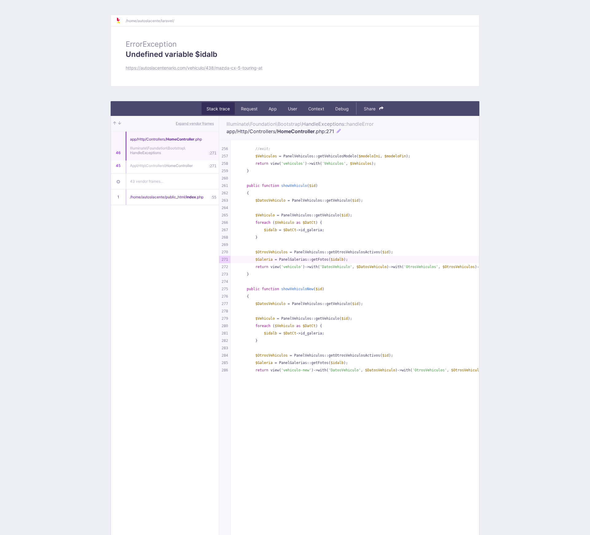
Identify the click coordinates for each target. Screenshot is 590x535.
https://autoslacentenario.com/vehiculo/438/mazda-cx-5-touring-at (194, 67)
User (292, 108)
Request (249, 108)
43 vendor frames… (146, 181)
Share (370, 108)
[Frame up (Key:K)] (114, 123)
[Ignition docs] (121, 21)
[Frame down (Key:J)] (119, 123)
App (273, 108)
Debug (342, 108)
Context (316, 108)
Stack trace (218, 108)
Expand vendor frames (195, 123)
